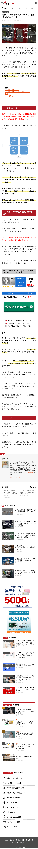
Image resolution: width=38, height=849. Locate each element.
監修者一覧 (29, 840)
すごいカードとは (8, 840)
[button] (35, 2)
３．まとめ (9, 96)
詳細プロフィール (15, 477)
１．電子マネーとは (12, 90)
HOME (5, 8)
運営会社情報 (20, 840)
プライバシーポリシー (19, 843)
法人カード (27, 8)
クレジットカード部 (16, 8)
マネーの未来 (29, 472)
